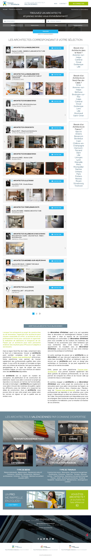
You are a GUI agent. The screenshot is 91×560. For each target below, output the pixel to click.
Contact (63, 4)
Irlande (48, 525)
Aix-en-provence (35, 520)
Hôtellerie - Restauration (23, 474)
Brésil (61, 525)
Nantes (59, 520)
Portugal (57, 525)
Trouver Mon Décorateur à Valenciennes (40, 549)
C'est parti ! (13, 505)
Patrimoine (24, 476)
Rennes (70, 520)
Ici (77, 505)
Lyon (23, 520)
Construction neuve (54, 472)
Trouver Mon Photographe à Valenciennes (68, 549)
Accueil (5, 9)
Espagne (36, 525)
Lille (52, 520)
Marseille (28, 520)
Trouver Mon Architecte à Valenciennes (12, 549)
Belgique (30, 525)
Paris (20, 520)
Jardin (59, 478)
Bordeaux (48, 520)
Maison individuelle (10, 472)
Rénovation (66, 472)
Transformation (58, 476)
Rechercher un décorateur (79, 9)
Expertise (69, 474)
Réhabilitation (72, 480)
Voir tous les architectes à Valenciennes (45, 326)
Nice (56, 520)
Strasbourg (65, 520)
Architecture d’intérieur (70, 478)
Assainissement (60, 480)
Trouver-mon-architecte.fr (21, 357)
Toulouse (42, 520)
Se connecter (78, 4)
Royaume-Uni (42, 525)
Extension (61, 474)
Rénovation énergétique (79, 472)
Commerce (10, 474)
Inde (53, 525)
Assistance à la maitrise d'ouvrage (76, 476)
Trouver (45, 31)
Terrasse (77, 474)
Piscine (53, 478)
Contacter (57, 48)
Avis (55, 4)
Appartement (22, 472)
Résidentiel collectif (35, 472)
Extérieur (17, 476)
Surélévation (53, 474)
